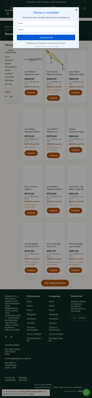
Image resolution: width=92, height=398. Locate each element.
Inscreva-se (46, 37)
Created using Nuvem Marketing (46, 46)
